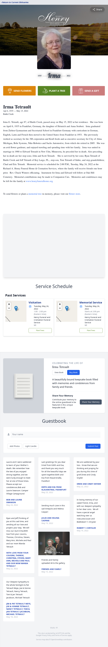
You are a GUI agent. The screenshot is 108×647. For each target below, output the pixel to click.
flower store (74, 193)
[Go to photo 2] (46, 552)
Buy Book (73, 372)
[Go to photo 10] (59, 552)
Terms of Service (61, 635)
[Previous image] (41, 543)
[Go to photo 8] (56, 552)
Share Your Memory (90, 402)
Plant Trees (40, 330)
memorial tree (35, 193)
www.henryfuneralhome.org (39, 181)
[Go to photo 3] (48, 552)
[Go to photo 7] (54, 552)
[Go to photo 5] (51, 552)
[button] (16, 308)
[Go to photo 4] (49, 552)
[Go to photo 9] (57, 552)
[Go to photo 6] (53, 552)
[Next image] (67, 543)
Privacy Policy (46, 635)
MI (35, 325)
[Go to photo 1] (45, 552)
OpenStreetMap (57, 639)
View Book (59, 372)
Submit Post (93, 446)
